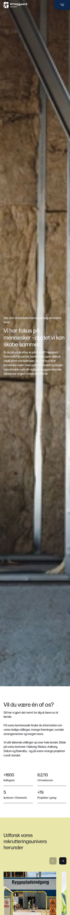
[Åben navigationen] (62, 5)
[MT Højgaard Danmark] (15, 5)
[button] (53, 860)
